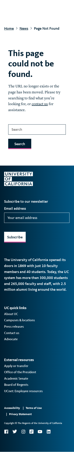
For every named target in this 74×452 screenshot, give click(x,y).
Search (19, 144)
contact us (40, 104)
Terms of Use (34, 408)
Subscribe (15, 237)
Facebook (6, 432)
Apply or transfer (16, 366)
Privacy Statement (20, 414)
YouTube (40, 432)
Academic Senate (16, 378)
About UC (11, 314)
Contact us (11, 333)
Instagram (23, 432)
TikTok (31, 432)
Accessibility (12, 408)
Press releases (14, 326)
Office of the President (20, 372)
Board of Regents (16, 385)
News (24, 28)
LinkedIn (48, 432)
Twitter (14, 432)
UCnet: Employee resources (23, 391)
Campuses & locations (19, 320)
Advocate (11, 339)
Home (9, 28)
